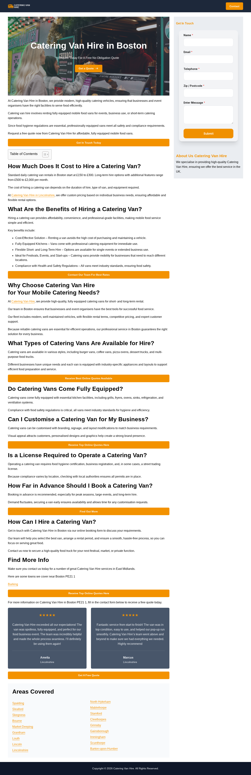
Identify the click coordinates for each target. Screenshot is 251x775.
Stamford (96, 713)
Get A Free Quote (88, 675)
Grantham (18, 732)
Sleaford (17, 709)
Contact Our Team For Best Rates (89, 274)
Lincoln (17, 744)
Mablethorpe (98, 707)
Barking (13, 584)
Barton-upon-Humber (104, 748)
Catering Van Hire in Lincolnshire (33, 195)
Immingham (97, 737)
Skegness (18, 714)
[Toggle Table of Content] (44, 154)
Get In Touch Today (88, 142)
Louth (16, 738)
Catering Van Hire (23, 301)
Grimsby (95, 725)
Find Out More (89, 511)
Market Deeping (22, 726)
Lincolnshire (20, 750)
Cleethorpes (98, 719)
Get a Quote (86, 68)
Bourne (17, 720)
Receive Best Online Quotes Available (88, 378)
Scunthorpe (97, 742)
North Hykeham (100, 701)
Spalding (18, 703)
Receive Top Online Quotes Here (88, 444)
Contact (234, 6)
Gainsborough (99, 731)
